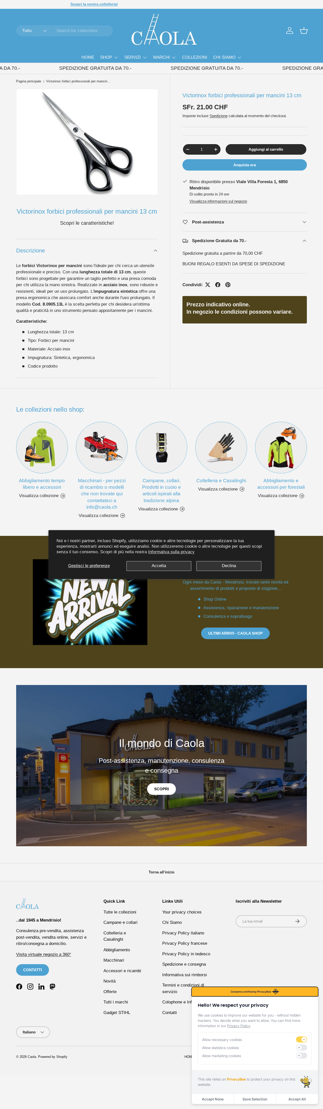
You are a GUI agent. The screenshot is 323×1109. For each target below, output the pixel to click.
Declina (229, 565)
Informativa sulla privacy (171, 551)
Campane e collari (120, 922)
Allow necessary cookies (222, 1039)
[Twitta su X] (208, 285)
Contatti (169, 1012)
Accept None (213, 1099)
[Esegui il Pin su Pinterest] (228, 285)
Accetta (159, 565)
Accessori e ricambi (122, 970)
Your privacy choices (182, 912)
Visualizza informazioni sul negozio (218, 201)
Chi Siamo (172, 922)
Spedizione (218, 116)
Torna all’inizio (161, 872)
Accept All (297, 1099)
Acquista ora (244, 165)
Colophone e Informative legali (190, 1002)
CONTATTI (32, 970)
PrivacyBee (236, 1079)
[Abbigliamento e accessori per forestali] (281, 447)
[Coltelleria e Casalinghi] (221, 447)
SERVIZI (132, 57)
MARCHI (161, 57)
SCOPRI (161, 789)
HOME (88, 57)
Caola (32, 1057)
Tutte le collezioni (119, 912)
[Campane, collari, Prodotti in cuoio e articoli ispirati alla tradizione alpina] (161, 447)
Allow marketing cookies (221, 1056)
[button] (303, 30)
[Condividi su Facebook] (218, 285)
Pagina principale (28, 81)
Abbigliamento (116, 950)
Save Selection (255, 1099)
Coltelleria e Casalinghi (221, 480)
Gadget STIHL (116, 1012)
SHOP (106, 57)
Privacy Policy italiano (183, 933)
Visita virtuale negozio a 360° (43, 954)
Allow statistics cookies (220, 1048)
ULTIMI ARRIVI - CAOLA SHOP (235, 633)
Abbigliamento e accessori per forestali (281, 484)
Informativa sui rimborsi (184, 974)
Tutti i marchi (115, 1002)
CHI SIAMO (224, 57)
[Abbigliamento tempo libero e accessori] (42, 447)
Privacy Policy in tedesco (186, 954)
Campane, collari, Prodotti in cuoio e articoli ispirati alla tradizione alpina (161, 490)
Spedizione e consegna (184, 964)
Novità (109, 981)
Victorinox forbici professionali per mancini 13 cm (78, 81)
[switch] (301, 1039)
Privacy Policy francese (184, 943)
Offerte (110, 991)
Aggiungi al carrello (266, 149)
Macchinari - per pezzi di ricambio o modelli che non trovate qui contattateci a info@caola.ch (102, 494)
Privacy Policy (238, 1026)
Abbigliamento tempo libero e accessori (42, 484)
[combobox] (64, 30)
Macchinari (113, 960)
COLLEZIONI (194, 57)
